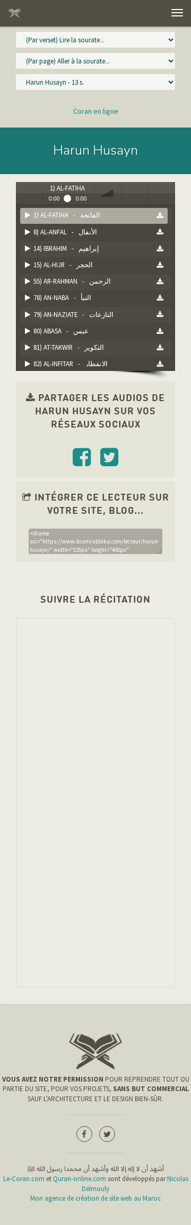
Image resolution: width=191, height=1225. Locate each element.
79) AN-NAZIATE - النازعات (72, 314)
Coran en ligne (95, 111)
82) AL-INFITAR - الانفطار (69, 363)
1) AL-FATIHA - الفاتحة (65, 215)
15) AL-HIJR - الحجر (61, 264)
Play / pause (29, 193)
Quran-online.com (79, 1178)
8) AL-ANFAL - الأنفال (63, 232)
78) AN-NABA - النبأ (60, 297)
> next (162, 193)
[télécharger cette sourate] (160, 215)
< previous (134, 193)
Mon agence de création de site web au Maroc (95, 1198)
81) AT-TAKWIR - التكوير (67, 347)
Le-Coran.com (24, 1178)
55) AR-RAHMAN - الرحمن (70, 281)
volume (107, 193)
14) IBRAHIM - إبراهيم (64, 248)
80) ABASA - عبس (59, 330)
